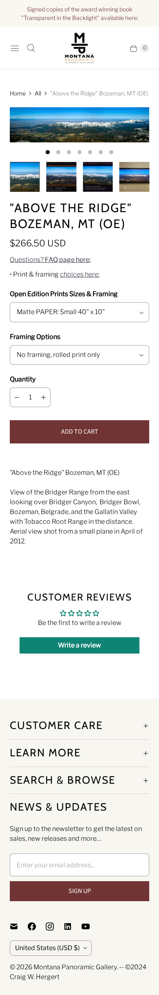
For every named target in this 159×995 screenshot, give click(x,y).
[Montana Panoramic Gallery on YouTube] (90, 926)
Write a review (79, 645)
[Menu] (15, 48)
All (38, 93)
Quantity (22, 379)
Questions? (50, 260)
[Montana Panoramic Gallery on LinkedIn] (73, 926)
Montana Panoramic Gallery (75, 967)
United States (47, 948)
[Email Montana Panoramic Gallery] (19, 926)
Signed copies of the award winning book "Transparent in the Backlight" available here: (79, 13)
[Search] (31, 48)
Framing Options (35, 337)
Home (18, 93)
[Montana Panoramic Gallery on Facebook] (37, 926)
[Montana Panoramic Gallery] (79, 48)
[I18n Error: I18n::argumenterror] (25, 177)
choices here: (79, 274)
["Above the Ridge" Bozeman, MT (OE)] (79, 124)
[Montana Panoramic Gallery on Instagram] (55, 926)
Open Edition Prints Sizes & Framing (64, 294)
